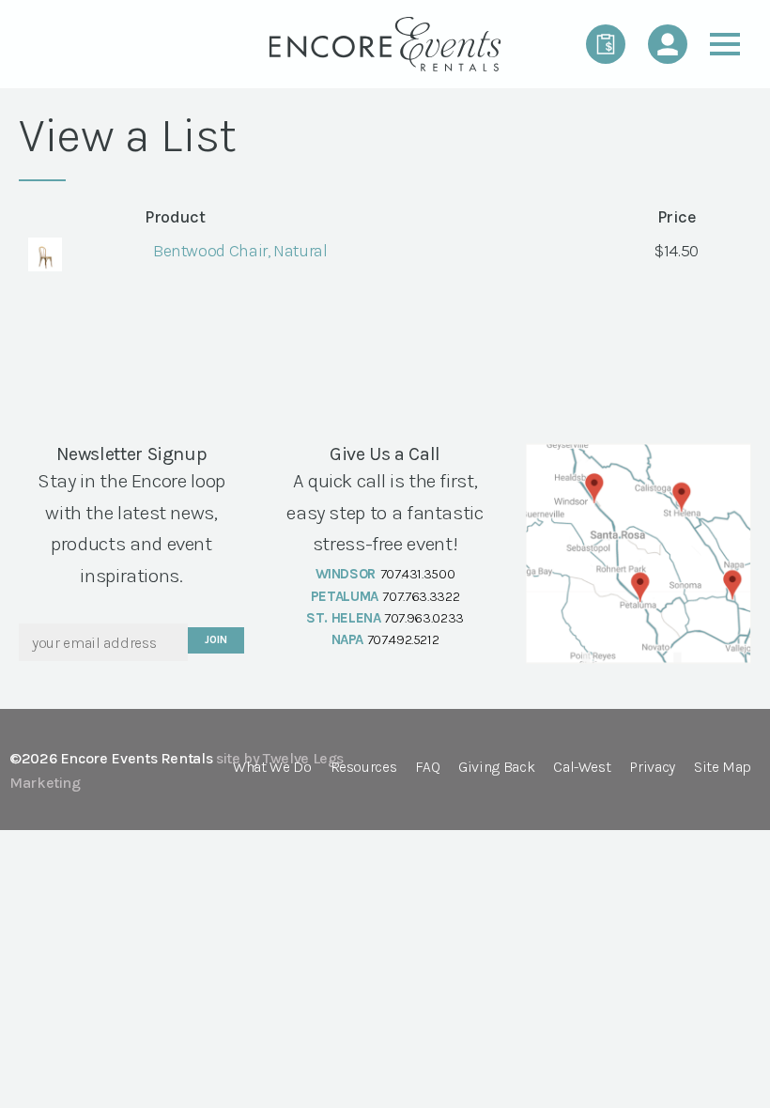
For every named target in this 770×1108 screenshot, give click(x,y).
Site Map (722, 768)
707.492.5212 (403, 639)
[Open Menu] (725, 44)
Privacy (651, 768)
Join (215, 640)
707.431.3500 (417, 573)
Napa (347, 639)
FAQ (427, 768)
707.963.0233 (424, 617)
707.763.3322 (420, 596)
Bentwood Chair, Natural (240, 250)
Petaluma (344, 596)
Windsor (346, 573)
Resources (364, 768)
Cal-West (581, 768)
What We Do (272, 768)
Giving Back (496, 768)
